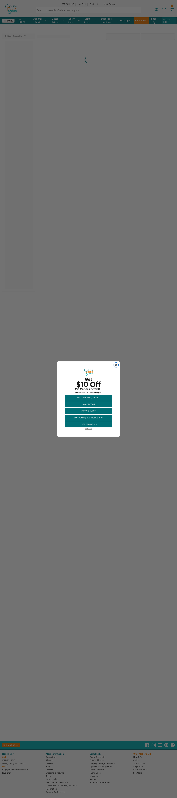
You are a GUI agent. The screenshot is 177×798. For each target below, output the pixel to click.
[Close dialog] (116, 365)
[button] (88, 397)
